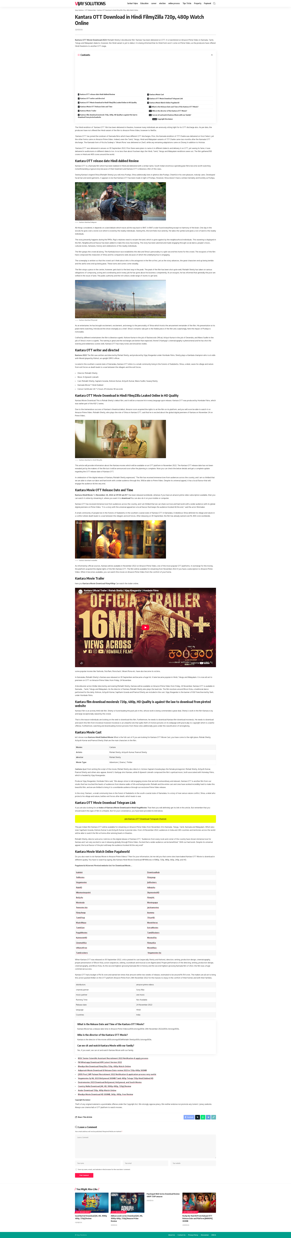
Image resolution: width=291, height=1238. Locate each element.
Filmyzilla (151, 943)
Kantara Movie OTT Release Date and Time (96, 107)
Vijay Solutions (90, 3)
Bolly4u (79, 897)
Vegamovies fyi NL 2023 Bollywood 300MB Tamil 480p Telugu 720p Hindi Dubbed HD (115, 1078)
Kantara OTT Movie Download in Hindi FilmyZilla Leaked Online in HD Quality (108, 102)
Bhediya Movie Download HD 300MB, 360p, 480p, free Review (105, 1094)
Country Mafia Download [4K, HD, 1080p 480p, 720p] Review (104, 1086)
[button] (214, 3)
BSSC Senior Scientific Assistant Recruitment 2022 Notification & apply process (113, 1058)
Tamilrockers (82, 953)
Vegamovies (81, 882)
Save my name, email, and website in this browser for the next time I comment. (104, 1169)
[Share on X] (197, 1117)
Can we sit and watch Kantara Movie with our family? (171, 115)
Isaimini (79, 872)
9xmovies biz (82, 907)
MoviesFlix (152, 937)
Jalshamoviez (153, 907)
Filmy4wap (81, 912)
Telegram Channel (158, 819)
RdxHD (79, 887)
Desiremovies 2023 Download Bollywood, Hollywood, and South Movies (110, 1082)
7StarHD (151, 917)
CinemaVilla (81, 943)
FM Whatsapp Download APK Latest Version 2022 (100, 1062)
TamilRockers (153, 932)
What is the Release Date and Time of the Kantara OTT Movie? (175, 107)
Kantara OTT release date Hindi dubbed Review (97, 94)
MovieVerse (152, 922)
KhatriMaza (81, 922)
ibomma (150, 912)
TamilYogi (80, 917)
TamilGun (80, 927)
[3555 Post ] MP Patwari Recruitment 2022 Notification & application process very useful (117, 1074)
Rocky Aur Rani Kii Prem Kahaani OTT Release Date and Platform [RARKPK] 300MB (197, 1218)
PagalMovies (81, 932)
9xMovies (80, 877)
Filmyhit (151, 897)
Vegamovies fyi (155, 953)
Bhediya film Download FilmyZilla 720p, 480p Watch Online (104, 1066)
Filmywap (151, 877)
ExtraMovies (152, 927)
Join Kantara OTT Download (137, 819)
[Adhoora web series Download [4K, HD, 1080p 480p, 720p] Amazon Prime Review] (127, 1203)
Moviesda (80, 902)
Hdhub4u (151, 887)
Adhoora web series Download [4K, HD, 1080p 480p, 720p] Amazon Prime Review (127, 1218)
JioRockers (152, 882)
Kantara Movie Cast (156, 94)
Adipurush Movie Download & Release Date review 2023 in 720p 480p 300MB (112, 1070)
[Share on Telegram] (208, 1117)
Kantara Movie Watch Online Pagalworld (164, 103)
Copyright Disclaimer (165, 119)
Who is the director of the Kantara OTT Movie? (169, 111)
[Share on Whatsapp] (203, 1117)
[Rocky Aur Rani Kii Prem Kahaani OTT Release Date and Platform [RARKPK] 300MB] (199, 1203)
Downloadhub (153, 872)
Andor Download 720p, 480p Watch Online (97, 1090)
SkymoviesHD (153, 892)
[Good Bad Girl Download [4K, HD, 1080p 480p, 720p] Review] (92, 1203)
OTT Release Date (82, 1212)
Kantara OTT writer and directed (92, 98)
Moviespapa (152, 902)
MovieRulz (152, 948)
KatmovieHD (81, 937)
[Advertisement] (145, 74)
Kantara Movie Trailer (88, 111)
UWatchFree (81, 948)
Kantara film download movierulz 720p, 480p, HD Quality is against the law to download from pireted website (107, 116)
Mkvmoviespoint (83, 892)
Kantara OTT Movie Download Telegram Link (166, 99)
